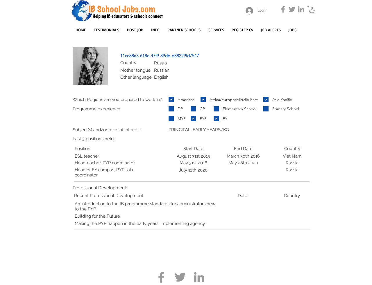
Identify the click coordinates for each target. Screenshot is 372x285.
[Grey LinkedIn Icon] (301, 9)
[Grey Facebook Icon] (283, 9)
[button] (311, 10)
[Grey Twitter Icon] (292, 9)
